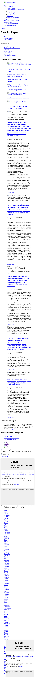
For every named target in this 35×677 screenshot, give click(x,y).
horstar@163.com (13, 429)
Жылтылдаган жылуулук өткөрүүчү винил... (17, 107)
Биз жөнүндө (8, 22)
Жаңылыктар (8, 19)
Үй (5, 5)
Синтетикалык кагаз (13, 17)
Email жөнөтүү (5, 456)
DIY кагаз (10, 16)
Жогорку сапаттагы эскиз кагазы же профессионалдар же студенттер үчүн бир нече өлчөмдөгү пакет (19, 382)
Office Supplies (11, 13)
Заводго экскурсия (12, 23)
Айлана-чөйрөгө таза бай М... (18, 90)
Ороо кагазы (11, 14)
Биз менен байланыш (10, 25)
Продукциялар (8, 6)
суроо (9, 192)
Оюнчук (9, 11)
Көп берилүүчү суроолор (11, 20)
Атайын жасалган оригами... (18, 98)
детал (12, 192)
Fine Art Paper (11, 8)
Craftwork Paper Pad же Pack (15, 9)
